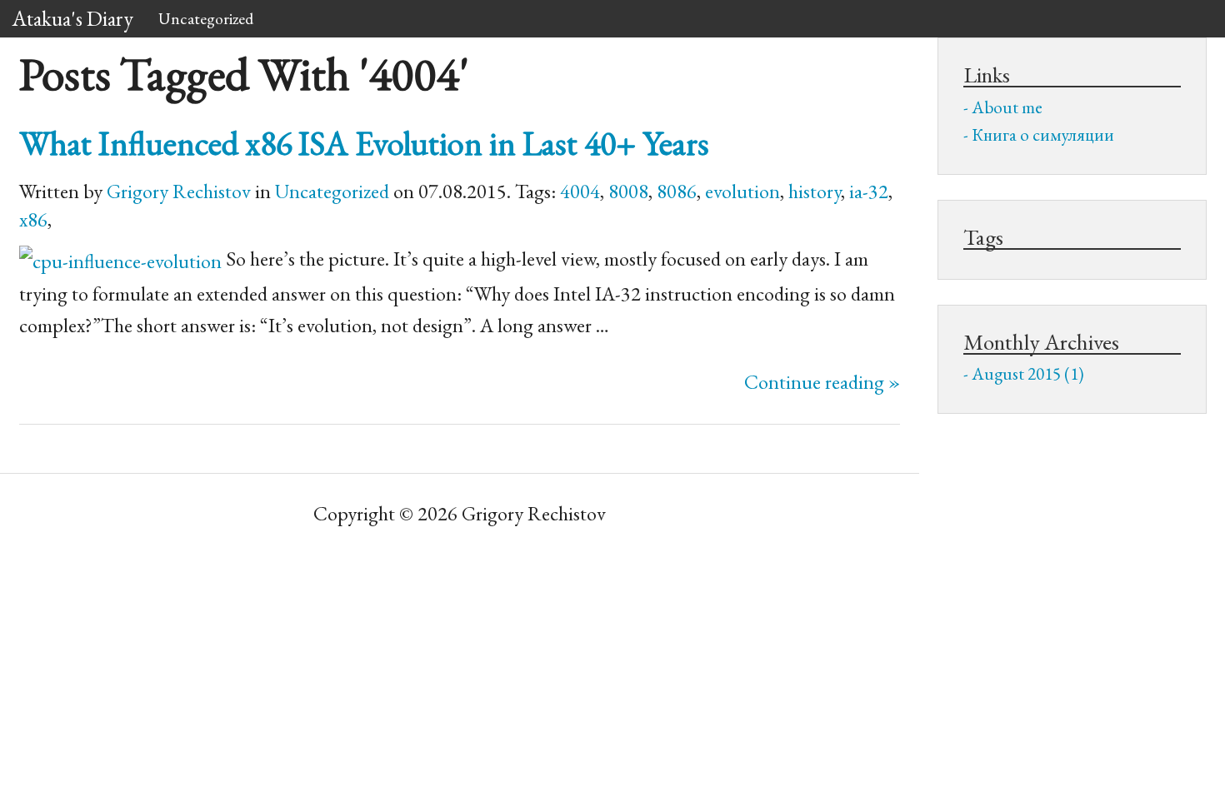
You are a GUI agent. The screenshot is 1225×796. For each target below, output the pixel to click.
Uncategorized (205, 18)
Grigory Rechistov (179, 191)
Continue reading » (822, 382)
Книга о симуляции (1043, 134)
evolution (742, 191)
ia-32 (868, 191)
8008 (628, 191)
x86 (33, 219)
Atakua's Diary (72, 18)
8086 (677, 191)
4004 (580, 191)
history (814, 191)
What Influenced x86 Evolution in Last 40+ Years (364, 143)
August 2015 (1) (1028, 373)
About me (1007, 107)
